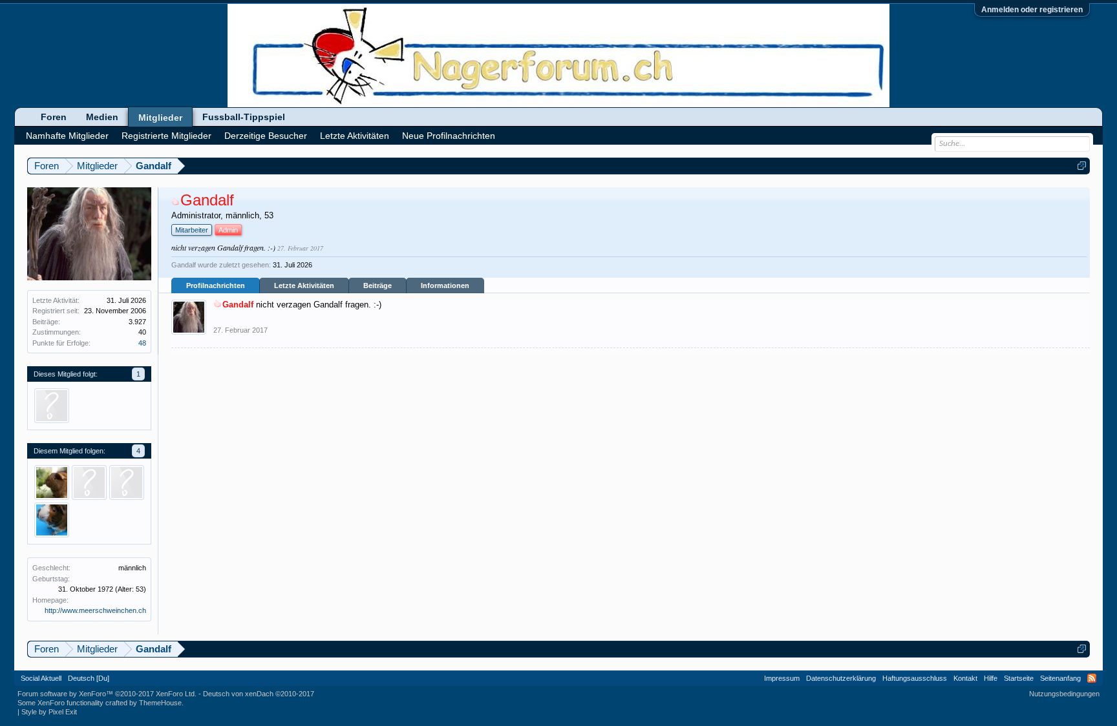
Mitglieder (160, 117)
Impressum (782, 678)
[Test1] (126, 482)
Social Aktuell (41, 678)
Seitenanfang (1060, 678)
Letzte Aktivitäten (304, 285)
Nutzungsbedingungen (1064, 694)
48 (142, 343)
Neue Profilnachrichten (448, 135)
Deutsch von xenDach (258, 694)
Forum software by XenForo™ (107, 694)
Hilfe (990, 678)
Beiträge (377, 285)
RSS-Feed (1091, 678)
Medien (102, 117)
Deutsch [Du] (88, 678)
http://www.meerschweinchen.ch (95, 610)
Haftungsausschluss (914, 678)
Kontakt (965, 678)
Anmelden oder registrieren (1032, 9)
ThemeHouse (160, 703)
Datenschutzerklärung (841, 678)
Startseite (1019, 678)
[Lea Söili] (51, 520)
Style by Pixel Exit (49, 712)
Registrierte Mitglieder (166, 135)
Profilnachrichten (215, 285)
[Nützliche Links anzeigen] (1082, 165)
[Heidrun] (51, 482)
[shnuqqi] (51, 405)
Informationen (445, 285)
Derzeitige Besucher (265, 135)
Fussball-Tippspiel (243, 117)
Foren (54, 117)
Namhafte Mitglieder (67, 135)
